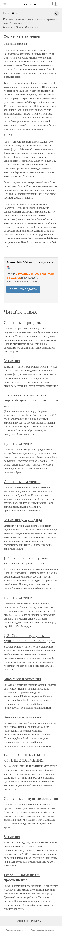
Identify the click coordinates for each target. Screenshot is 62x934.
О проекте (23, 921)
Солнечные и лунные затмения (31, 798)
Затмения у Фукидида (23, 519)
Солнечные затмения (22, 481)
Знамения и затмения (22, 678)
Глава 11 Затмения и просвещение (22, 877)
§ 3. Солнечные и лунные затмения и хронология (26, 560)
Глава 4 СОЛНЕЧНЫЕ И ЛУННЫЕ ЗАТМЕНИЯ (25, 758)
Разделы (36, 921)
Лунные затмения (19, 443)
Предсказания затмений (42, 930)
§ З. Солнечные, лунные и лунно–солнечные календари (29, 638)
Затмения (12, 360)
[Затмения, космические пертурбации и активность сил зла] (31, 400)
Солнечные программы (24, 322)
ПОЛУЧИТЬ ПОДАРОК (23, 289)
